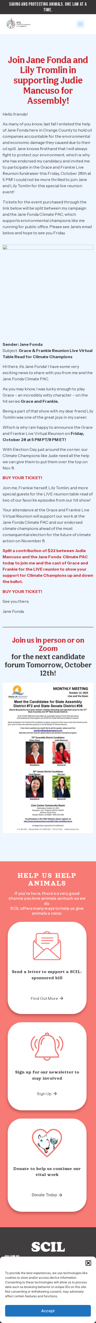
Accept (48, 1310)
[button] (88, 1263)
